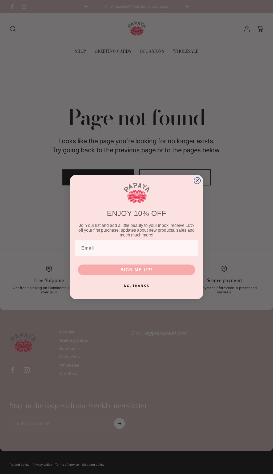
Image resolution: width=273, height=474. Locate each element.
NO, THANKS (136, 286)
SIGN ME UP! (137, 269)
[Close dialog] (197, 180)
